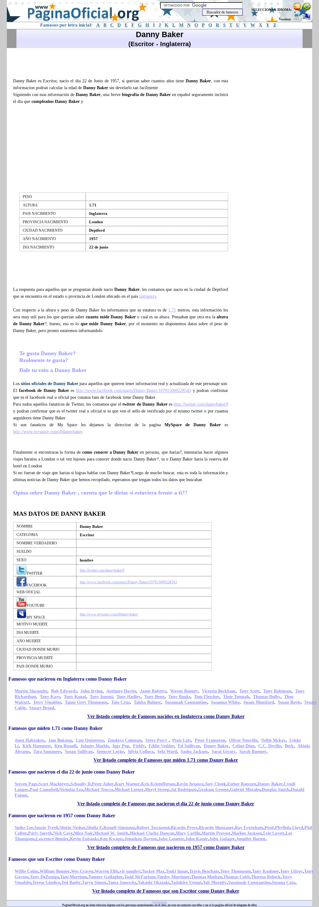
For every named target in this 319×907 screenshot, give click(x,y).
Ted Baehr (71, 882)
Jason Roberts (153, 691)
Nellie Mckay (273, 740)
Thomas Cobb (236, 877)
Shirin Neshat (72, 827)
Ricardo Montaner (216, 827)
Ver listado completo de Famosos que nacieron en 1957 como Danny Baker (166, 847)
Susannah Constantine (186, 702)
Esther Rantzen (241, 784)
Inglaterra (147, 296)
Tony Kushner (265, 871)
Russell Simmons (119, 827)
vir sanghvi (130, 871)
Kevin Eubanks (84, 839)
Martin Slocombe (31, 691)
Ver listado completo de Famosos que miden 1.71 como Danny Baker (165, 760)
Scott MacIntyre (54, 784)
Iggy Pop (120, 746)
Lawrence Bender (52, 839)
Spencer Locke (110, 751)
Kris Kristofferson (158, 784)
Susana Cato (283, 882)
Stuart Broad (41, 708)
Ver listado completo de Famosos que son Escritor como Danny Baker (165, 891)
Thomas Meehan (206, 877)
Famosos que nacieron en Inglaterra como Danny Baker (67, 679)
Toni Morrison (73, 877)
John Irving (91, 691)
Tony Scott (249, 691)
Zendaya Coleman (124, 740)
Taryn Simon (94, 882)
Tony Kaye (50, 696)
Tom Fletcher (206, 696)
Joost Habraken (30, 740)
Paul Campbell (44, 789)
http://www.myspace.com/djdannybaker (47, 431)
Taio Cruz (120, 702)
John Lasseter (171, 839)
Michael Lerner (129, 789)
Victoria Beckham (219, 691)
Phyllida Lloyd (289, 827)
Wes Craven (82, 871)
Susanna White (225, 702)
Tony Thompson (235, 871)
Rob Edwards (64, 691)
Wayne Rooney (184, 691)
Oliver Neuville (243, 740)
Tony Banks (179, 696)
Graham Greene (213, 789)
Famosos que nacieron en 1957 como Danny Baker (61, 815)
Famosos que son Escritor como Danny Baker (56, 859)
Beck (289, 746)
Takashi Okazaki (153, 882)
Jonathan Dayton (140, 839)
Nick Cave (63, 833)
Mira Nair (83, 833)
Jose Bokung (60, 740)
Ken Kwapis (111, 839)
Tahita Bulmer (147, 702)
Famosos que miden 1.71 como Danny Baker (55, 728)
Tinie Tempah (236, 696)
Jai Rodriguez (184, 789)
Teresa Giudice (46, 882)
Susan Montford (258, 702)
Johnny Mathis (94, 746)
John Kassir (196, 839)
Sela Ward (167, 751)
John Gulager (222, 839)
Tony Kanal (75, 696)
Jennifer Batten (250, 839)
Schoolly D (80, 784)
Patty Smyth (40, 833)
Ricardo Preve (184, 827)
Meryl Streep (157, 789)
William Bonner (55, 871)
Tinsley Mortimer (173, 877)
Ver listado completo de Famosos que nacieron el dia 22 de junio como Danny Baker (165, 803)
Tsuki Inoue (177, 871)
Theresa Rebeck (266, 877)
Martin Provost (216, 833)
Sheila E (94, 827)
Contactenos (159, 902)
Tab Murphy (215, 882)
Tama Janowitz (122, 882)
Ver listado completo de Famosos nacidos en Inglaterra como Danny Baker (166, 716)
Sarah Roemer (252, 751)
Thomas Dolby (266, 696)
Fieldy (139, 746)
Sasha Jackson (194, 751)
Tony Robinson (277, 691)
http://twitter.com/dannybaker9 (201, 404)
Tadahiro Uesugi (186, 882)
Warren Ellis (106, 871)
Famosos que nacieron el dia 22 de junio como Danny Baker (71, 771)
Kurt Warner (127, 784)
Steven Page (26, 784)
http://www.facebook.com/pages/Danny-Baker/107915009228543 (133, 390)
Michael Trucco (98, 789)
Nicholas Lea (71, 789)
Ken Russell (66, 746)
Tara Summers (47, 751)
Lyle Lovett (273, 833)
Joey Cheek (215, 784)
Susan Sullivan (79, 751)
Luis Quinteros (90, 740)
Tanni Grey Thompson (86, 702)
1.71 (172, 310)
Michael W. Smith (111, 833)
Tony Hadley (128, 696)
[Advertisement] (123, 62)
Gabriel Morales (245, 789)
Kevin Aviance (190, 784)
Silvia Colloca (141, 751)
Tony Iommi (101, 696)
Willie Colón (26, 871)
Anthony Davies (121, 691)
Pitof (269, 827)
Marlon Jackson (247, 833)
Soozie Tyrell (46, 827)
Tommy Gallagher (105, 877)
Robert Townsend (152, 827)
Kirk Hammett (36, 746)
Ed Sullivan (189, 746)
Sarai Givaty (224, 751)
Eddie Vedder (161, 746)
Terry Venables (47, 702)
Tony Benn (154, 696)
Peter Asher (103, 784)
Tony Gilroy (291, 871)
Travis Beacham (204, 871)
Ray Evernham (249, 827)
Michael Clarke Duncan (152, 833)
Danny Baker (216, 746)
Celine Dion (243, 746)
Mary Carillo (188, 833)
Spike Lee (24, 827)
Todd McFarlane (139, 877)
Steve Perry (157, 740)
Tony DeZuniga (44, 877)
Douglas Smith (275, 789)
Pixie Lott (181, 740)
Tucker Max (153, 871)
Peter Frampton (210, 740)
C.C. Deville (269, 746)
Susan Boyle (289, 702)
